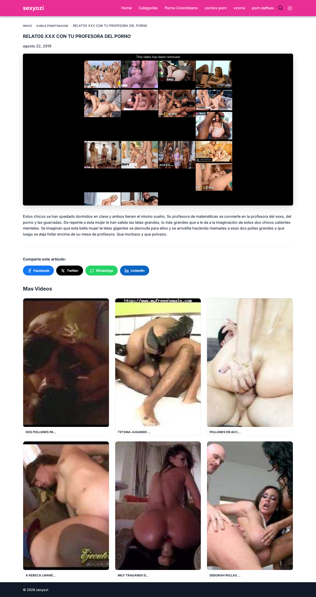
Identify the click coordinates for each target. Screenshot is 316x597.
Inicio (27, 26)
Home (126, 8)
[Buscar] (280, 8)
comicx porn (216, 8)
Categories (148, 8)
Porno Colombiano (181, 8)
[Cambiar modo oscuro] (290, 8)
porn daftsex (263, 8)
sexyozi (33, 8)
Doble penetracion (52, 26)
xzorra (239, 8)
